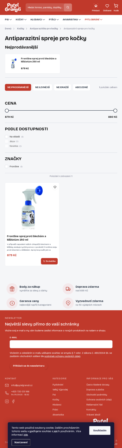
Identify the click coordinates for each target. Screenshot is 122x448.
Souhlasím (99, 430)
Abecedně (81, 87)
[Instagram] (6, 400)
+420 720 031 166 (20, 393)
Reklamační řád (94, 404)
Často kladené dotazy (97, 384)
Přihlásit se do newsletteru (28, 366)
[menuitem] (9, 19)
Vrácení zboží (93, 414)
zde (26, 434)
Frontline (16, 166)
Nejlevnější (42, 87)
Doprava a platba (95, 389)
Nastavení (20, 442)
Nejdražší (62, 87)
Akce (14, 141)
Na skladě (16, 136)
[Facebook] (13, 400)
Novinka (15, 146)
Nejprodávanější (18, 87)
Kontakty (91, 409)
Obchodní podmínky (96, 394)
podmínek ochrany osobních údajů (62, 356)
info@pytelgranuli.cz (21, 385)
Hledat (68, 7)
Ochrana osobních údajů (99, 399)
